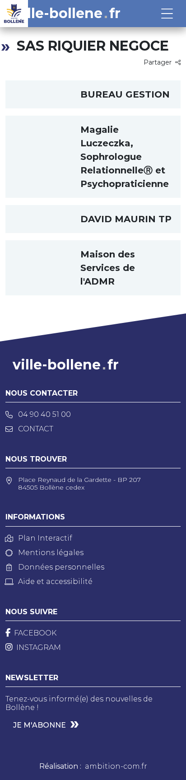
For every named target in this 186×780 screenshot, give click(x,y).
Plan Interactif (45, 538)
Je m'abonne (39, 725)
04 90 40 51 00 (44, 414)
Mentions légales (51, 552)
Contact (35, 429)
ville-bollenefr (67, 13)
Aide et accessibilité (55, 581)
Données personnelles (61, 567)
